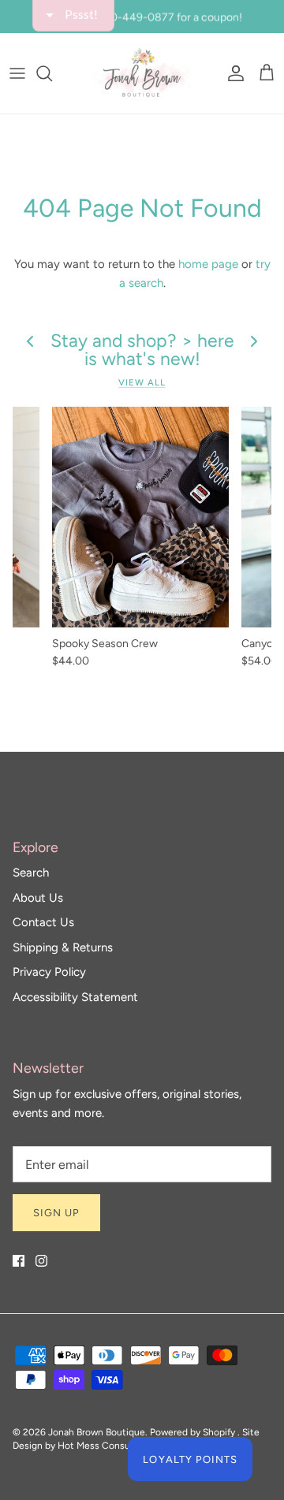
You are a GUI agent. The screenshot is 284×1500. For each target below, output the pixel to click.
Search (31, 872)
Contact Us (43, 922)
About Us (38, 898)
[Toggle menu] (17, 73)
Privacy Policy (49, 972)
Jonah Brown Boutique (96, 1432)
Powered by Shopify (192, 1432)
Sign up (56, 1213)
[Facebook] (18, 1261)
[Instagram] (41, 1261)
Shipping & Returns (63, 947)
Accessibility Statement (75, 997)
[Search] (52, 73)
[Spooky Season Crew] (140, 517)
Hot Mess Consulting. (105, 1445)
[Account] (232, 73)
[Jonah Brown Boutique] (142, 73)
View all (141, 382)
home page (208, 264)
